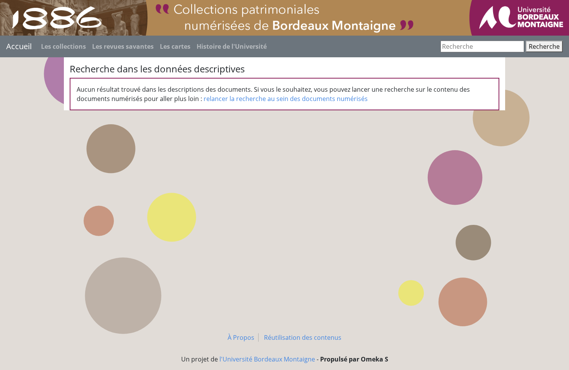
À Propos (241, 337)
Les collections (63, 46)
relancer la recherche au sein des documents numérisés (286, 98)
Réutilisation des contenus (302, 337)
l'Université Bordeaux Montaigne (267, 359)
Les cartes (175, 46)
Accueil (19, 46)
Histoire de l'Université (232, 46)
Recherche (544, 46)
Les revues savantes (123, 46)
